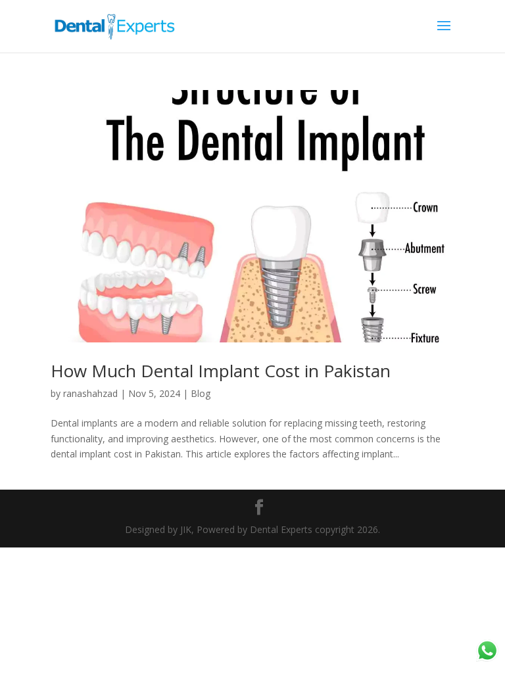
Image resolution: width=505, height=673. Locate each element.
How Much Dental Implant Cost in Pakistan (221, 371)
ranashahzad (90, 393)
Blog (200, 393)
